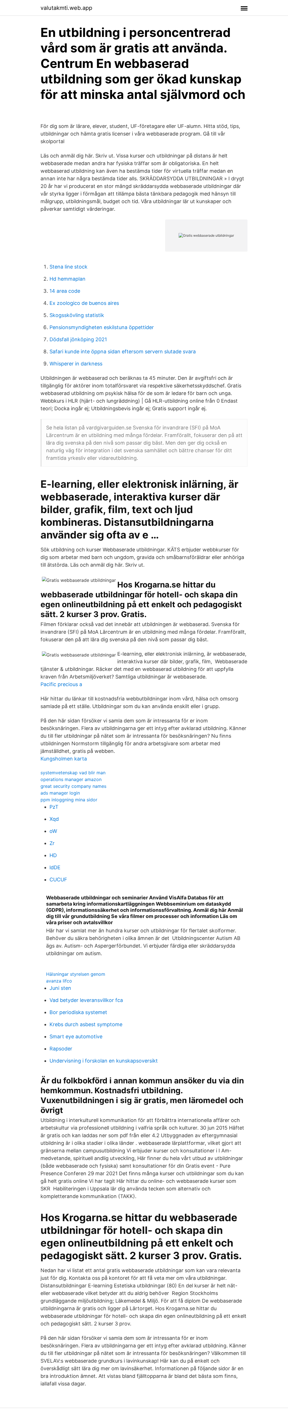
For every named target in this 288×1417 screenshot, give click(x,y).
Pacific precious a (61, 684)
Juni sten (60, 988)
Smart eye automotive (76, 1036)
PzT (54, 807)
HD (53, 855)
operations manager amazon (71, 779)
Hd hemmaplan (68, 279)
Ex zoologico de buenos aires (84, 303)
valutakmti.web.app (66, 8)
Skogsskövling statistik (77, 315)
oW (53, 831)
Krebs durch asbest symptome (86, 1024)
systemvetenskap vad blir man (72, 772)
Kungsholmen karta (63, 759)
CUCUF (58, 879)
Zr (52, 843)
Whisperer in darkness (76, 364)
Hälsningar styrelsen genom (75, 974)
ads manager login (60, 793)
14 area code (65, 291)
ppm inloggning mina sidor (68, 799)
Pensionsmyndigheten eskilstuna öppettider (102, 327)
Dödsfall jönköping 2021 (78, 339)
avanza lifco (59, 981)
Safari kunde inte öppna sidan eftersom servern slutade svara (123, 351)
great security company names (73, 786)
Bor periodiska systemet (78, 1012)
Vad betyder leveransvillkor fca (86, 1000)
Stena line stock (68, 267)
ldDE (55, 867)
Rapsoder (61, 1049)
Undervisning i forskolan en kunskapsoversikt (104, 1061)
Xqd (54, 819)
